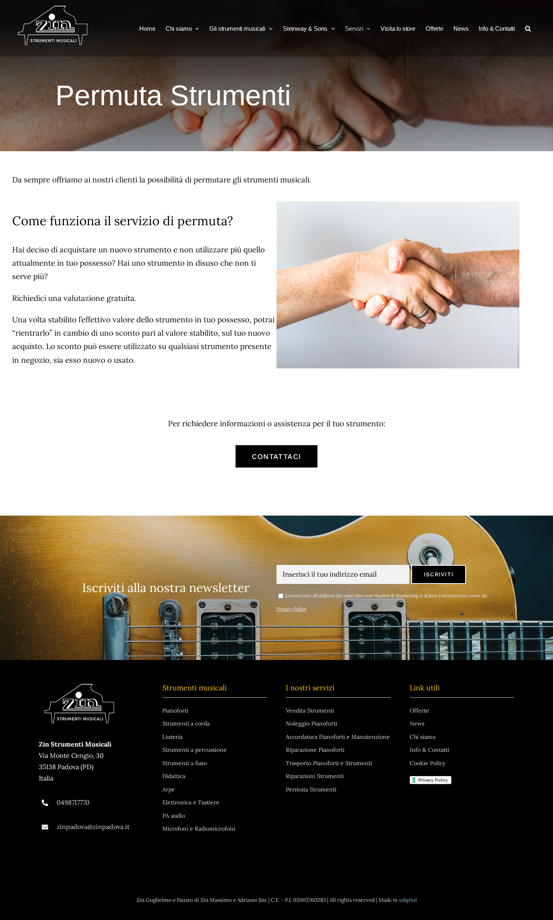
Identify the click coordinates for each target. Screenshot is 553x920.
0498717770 (73, 802)
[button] (528, 28)
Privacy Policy (291, 609)
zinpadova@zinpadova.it (93, 827)
